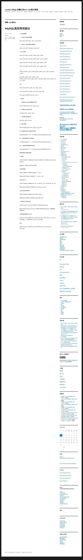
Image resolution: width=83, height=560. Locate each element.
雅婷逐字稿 (62, 117)
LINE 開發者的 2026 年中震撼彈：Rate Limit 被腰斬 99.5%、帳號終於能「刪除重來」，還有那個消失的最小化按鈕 (69, 217)
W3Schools (62, 283)
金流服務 (63, 197)
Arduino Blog (62, 520)
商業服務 (62, 305)
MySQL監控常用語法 (17, 28)
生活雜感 (6, 35)
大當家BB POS (62, 247)
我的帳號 (62, 308)
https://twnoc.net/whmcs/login (66, 75)
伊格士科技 (62, 246)
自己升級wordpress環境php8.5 (67, 226)
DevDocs (61, 280)
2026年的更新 (63, 336)
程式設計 (62, 155)
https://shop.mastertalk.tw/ (65, 475)
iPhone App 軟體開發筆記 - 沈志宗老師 (67, 288)
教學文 (62, 148)
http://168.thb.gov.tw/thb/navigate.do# (68, 463)
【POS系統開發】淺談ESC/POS (71, 399)
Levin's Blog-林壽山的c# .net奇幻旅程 (21, 10)
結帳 (62, 309)
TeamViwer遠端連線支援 (66, 301)
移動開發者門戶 (63, 381)
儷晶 (60, 240)
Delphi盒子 (62, 266)
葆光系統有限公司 (63, 236)
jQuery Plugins (63, 285)
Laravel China (62, 492)
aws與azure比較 (63, 94)
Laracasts (62, 495)
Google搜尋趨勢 (64, 300)
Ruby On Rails (65, 177)
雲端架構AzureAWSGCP (65, 194)
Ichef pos (62, 542)
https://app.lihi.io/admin (65, 59)
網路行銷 (62, 186)
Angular (63, 158)
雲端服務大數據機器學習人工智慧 (67, 193)
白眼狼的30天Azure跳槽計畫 (66, 109)
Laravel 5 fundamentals (64, 496)
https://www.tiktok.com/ (65, 89)
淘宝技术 (62, 152)
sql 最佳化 (10, 37)
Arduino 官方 (62, 525)
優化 (14, 37)
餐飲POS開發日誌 (65, 192)
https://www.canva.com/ (65, 78)
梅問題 (61, 274)
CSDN (61, 269)
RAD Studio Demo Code (64, 272)
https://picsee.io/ (63, 61)
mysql (6, 37)
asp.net (63, 159)
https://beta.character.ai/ (65, 86)
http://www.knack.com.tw (65, 472)
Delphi (63, 163)
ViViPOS (61, 238)
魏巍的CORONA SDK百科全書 (65, 291)
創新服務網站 (63, 144)
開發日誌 (62, 190)
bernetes (62, 143)
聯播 (62, 311)
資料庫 (9, 38)
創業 (62, 146)
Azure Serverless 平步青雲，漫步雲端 (67, 112)
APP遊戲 (64, 165)
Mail (61, 36)
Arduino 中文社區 (63, 522)
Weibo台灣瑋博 (63, 239)
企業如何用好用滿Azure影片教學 (67, 105)
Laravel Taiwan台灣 (64, 503)
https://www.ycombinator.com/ (66, 48)
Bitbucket (62, 35)
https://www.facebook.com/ (65, 64)
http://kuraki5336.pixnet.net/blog (67, 250)
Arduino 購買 (62, 526)
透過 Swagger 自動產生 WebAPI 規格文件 (68, 129)
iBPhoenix (62, 245)
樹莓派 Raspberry (64, 151)
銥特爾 (61, 242)
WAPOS (61, 541)
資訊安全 (63, 184)
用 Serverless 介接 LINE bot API (68, 125)
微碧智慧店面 (62, 538)
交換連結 (62, 303)
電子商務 (62, 196)
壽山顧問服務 (62, 24)
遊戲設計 (63, 185)
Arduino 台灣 (62, 523)
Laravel (64, 174)
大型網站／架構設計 (65, 181)
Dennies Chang (63, 387)
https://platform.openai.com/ (66, 51)
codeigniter (62, 499)
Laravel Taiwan (63, 498)
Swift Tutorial (66, 169)
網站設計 (63, 182)
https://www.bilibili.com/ (65, 56)
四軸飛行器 (63, 147)
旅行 (62, 150)
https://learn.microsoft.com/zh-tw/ (67, 97)
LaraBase (61, 501)
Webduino (62, 527)
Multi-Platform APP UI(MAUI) (69, 162)
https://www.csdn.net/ (64, 67)
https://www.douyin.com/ (65, 91)
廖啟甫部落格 (62, 384)
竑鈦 (60, 243)
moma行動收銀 (63, 539)
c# (62, 161)
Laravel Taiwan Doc (64, 494)
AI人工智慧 (63, 139)
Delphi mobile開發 (66, 166)
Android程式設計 (65, 156)
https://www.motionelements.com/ (67, 72)
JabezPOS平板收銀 (63, 537)
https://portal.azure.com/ (65, 53)
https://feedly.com (63, 480)
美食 (62, 188)
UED (63, 178)
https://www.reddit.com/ (65, 83)
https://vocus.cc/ (63, 45)
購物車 (62, 314)
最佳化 (6, 38)
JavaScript (64, 170)
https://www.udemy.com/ (65, 478)
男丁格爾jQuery (63, 277)
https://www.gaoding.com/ (65, 80)
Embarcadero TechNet (64, 264)
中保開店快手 (62, 249)
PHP (63, 171)
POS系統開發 (64, 175)
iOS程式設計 (64, 167)
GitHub (61, 33)
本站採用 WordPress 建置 (26, 552)
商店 (62, 304)
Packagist (62, 502)
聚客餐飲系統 (62, 543)
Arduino (62, 142)
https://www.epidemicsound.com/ (67, 70)
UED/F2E (64, 179)
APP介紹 (62, 140)
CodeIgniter (65, 173)
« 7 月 (63, 447)
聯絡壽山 (62, 312)
